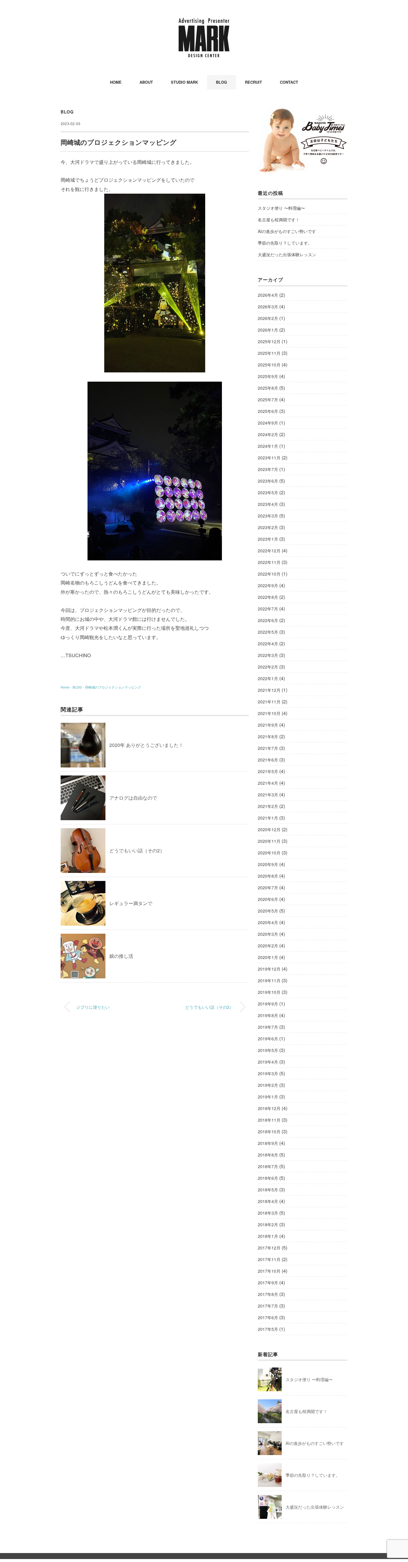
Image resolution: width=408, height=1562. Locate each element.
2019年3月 (268, 1073)
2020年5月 (268, 911)
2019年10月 (269, 992)
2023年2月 (268, 527)
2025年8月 (268, 388)
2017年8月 (268, 1294)
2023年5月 (268, 492)
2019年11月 (269, 980)
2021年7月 (268, 748)
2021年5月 (268, 771)
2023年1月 (268, 539)
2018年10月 (269, 1131)
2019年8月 (268, 1015)
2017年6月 (268, 1317)
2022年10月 (269, 574)
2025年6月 (268, 411)
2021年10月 (269, 713)
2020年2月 (268, 946)
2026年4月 (268, 295)
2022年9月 (268, 585)
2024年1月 (268, 446)
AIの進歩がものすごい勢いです (287, 231)
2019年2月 (268, 1085)
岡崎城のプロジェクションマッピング (113, 687)
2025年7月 (268, 399)
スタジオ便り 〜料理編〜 (281, 208)
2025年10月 (269, 365)
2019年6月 (268, 1039)
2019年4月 (268, 1062)
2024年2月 (268, 434)
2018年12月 (269, 1108)
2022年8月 (268, 597)
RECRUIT (253, 82)
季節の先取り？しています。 (285, 243)
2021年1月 (268, 818)
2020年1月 (268, 957)
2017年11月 (269, 1259)
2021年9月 (268, 725)
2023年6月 (268, 481)
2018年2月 (268, 1224)
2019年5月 (268, 1050)
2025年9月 (268, 376)
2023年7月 (268, 469)
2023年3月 (268, 516)
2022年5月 (268, 632)
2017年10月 (269, 1271)
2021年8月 (268, 736)
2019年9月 (268, 1004)
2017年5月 (268, 1329)
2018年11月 (269, 1120)
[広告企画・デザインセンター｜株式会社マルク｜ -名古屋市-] (204, 22)
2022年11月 (269, 562)
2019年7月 (268, 1027)
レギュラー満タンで (130, 903)
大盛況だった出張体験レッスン (287, 254)
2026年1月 (268, 330)
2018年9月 (268, 1143)
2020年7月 (268, 887)
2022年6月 (268, 620)
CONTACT (289, 82)
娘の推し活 (121, 955)
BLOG (221, 82)
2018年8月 (268, 1155)
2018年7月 (268, 1166)
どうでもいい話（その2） (137, 850)
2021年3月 (268, 795)
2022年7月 (268, 609)
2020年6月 (268, 899)
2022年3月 (268, 655)
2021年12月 (269, 690)
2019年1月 (268, 1097)
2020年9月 (268, 864)
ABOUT (146, 82)
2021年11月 (269, 702)
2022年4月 (268, 643)
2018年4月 (268, 1201)
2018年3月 (268, 1213)
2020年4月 (268, 922)
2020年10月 (269, 853)
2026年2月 (268, 318)
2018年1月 (268, 1236)
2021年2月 (268, 806)
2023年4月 (268, 504)
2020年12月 (269, 829)
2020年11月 (269, 841)
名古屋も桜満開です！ (279, 220)
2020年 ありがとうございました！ (146, 745)
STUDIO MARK (184, 82)
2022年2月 (268, 667)
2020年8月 (268, 876)
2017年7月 (268, 1306)
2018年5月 (268, 1190)
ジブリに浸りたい (93, 1007)
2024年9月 (268, 423)
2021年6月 (268, 760)
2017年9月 (268, 1283)
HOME (116, 82)
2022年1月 (268, 678)
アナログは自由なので (133, 797)
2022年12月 (269, 551)
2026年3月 (268, 307)
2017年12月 (269, 1248)
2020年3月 (268, 934)
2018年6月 (268, 1178)
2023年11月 (269, 458)
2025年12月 (269, 341)
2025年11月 (269, 353)
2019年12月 (269, 969)
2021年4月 (268, 783)
